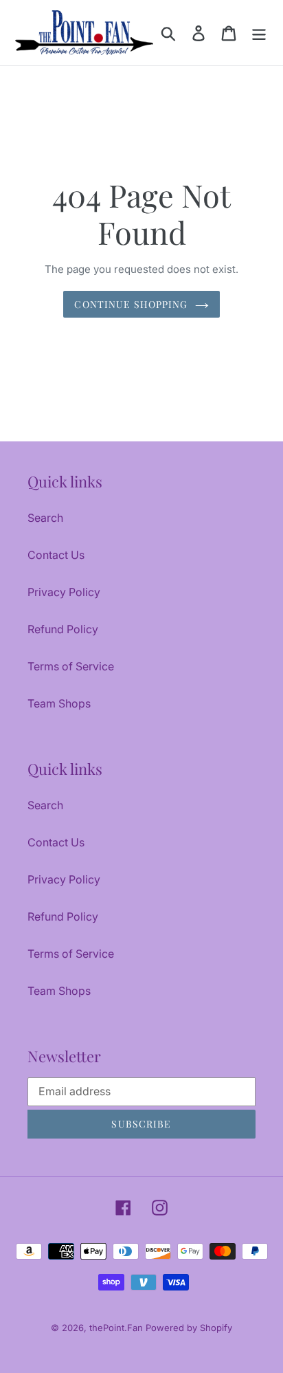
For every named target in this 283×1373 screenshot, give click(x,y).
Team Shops (59, 703)
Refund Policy (62, 629)
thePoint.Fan (117, 1327)
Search (45, 518)
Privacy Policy (63, 592)
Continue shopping (131, 304)
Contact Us (55, 555)
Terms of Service (70, 666)
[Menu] (259, 32)
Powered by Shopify (189, 1327)
